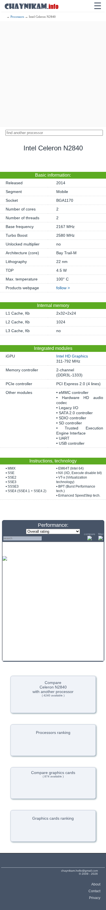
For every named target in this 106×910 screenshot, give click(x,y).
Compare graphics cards (53, 774)
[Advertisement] (53, 74)
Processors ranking (53, 732)
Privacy (94, 898)
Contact (94, 891)
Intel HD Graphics (72, 356)
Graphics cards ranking (53, 818)
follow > (63, 288)
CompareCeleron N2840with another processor (53, 688)
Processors (17, 16)
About (95, 884)
